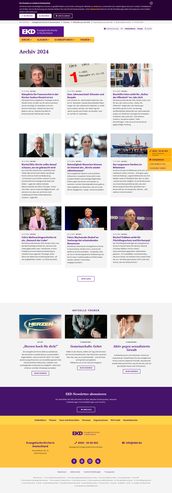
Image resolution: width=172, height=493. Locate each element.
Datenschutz (95, 9)
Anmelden (87, 409)
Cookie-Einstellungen (92, 472)
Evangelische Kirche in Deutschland (46, 22)
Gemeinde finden (158, 168)
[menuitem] (111, 28)
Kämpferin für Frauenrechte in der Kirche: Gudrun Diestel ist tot (40, 96)
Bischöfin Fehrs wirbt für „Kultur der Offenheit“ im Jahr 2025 (130, 96)
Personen (86, 420)
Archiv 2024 (139, 22)
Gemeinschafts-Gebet (86, 346)
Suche (149, 28)
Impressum (61, 472)
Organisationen (100, 420)
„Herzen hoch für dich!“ (40, 346)
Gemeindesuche (130, 420)
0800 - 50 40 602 (160, 151)
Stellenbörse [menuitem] (130, 28)
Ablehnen (45, 16)
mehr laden (86, 279)
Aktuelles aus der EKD (81, 22)
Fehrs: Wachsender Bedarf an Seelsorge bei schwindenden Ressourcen (83, 240)
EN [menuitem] (122, 28)
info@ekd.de (158, 159)
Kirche (26, 39)
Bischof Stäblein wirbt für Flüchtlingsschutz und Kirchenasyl (131, 239)
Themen (66, 22)
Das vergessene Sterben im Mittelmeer (127, 166)
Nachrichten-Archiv (123, 22)
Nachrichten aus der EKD (103, 22)
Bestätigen (28, 16)
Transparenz (110, 472)
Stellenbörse (40, 420)
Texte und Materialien (69, 420)
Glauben (42, 39)
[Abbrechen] (151, 3)
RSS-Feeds (115, 420)
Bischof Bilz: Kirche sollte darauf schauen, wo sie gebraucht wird (39, 166)
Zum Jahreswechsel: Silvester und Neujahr (85, 96)
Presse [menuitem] (140, 28)
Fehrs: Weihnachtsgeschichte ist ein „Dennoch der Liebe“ (39, 239)
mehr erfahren (40, 373)
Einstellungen (64, 16)
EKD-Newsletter (158, 164)
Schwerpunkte (64, 39)
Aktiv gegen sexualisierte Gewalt (131, 348)
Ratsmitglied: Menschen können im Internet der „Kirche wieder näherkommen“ (84, 167)
